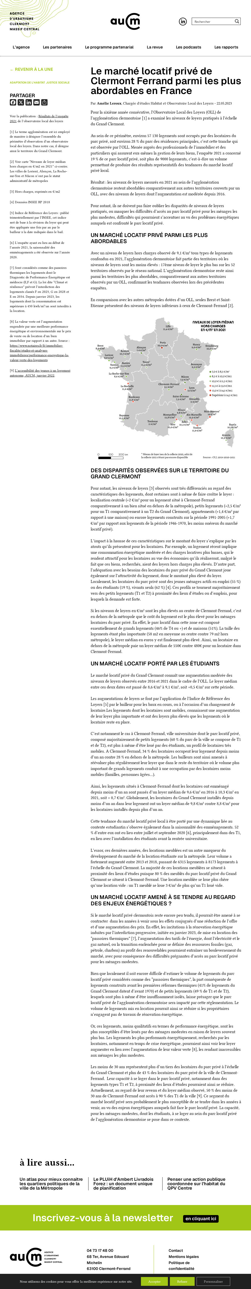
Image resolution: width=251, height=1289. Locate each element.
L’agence (21, 47)
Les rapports (226, 47)
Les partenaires (57, 47)
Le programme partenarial (109, 47)
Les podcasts (188, 47)
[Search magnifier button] (237, 21)
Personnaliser (213, 1281)
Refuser (182, 1281)
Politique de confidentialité (181, 1265)
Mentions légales (184, 1256)
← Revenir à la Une (31, 69)
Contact (176, 1250)
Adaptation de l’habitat (27, 82)
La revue (155, 47)
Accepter (154, 1281)
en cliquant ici (201, 1219)
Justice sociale (58, 82)
